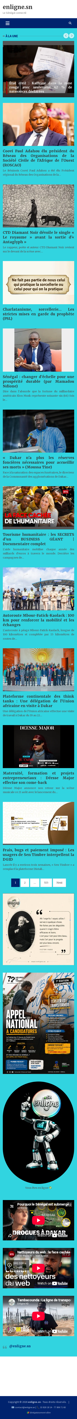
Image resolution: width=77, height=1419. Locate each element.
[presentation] (66, 35)
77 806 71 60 (60, 1407)
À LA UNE (12, 36)
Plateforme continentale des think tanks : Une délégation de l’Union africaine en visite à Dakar (38, 701)
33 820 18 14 (46, 1407)
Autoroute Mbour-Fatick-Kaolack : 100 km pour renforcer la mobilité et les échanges (38, 620)
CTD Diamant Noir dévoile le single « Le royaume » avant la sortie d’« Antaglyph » (38, 237)
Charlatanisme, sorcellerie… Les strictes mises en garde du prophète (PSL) (38, 314)
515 (46, 882)
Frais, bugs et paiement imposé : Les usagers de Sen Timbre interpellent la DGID (38, 855)
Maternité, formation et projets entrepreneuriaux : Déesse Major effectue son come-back (38, 778)
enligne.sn (18, 7)
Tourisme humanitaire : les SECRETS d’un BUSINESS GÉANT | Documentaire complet (38, 539)
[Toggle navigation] (7, 23)
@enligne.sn (20, 1346)
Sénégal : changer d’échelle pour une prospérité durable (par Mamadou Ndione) (38, 381)
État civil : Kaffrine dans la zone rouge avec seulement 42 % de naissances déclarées (40, 87)
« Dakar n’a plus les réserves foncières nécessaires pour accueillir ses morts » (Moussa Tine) (38, 462)
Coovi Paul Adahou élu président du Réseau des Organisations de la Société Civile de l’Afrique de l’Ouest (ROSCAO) (38, 158)
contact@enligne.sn (25, 1407)
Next (59, 882)
